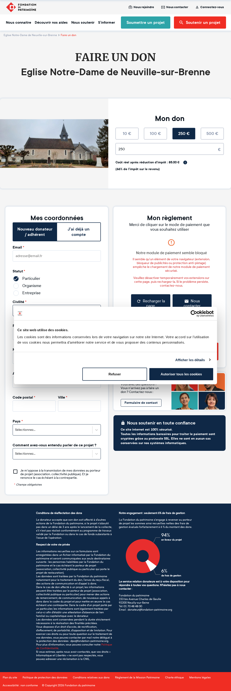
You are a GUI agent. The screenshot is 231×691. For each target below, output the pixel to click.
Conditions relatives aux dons (91, 677)
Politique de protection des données (45, 677)
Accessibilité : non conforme (20, 685)
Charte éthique (174, 677)
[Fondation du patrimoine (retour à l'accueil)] (21, 7)
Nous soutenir (83, 22)
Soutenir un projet (203, 22)
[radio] (127, 133)
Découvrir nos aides (51, 22)
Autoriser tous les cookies (181, 374)
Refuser (115, 374)
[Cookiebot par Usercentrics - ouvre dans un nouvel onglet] (194, 313)
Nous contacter (177, 7)
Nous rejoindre (144, 7)
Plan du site (10, 677)
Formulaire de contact (141, 403)
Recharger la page (154, 303)
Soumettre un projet (146, 22)
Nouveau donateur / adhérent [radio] (35, 231)
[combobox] (15, 430)
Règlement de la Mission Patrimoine (137, 677)
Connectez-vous (212, 7)
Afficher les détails (190, 360)
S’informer (106, 22)
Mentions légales (200, 677)
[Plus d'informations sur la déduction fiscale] (185, 162)
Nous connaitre (18, 22)
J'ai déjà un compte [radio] (79, 231)
